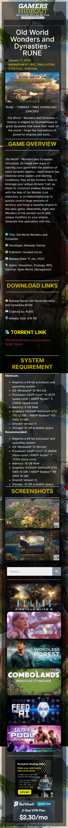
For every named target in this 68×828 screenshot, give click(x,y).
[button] (34, 22)
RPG (33, 64)
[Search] (56, 571)
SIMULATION (45, 64)
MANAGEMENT (18, 64)
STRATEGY (16, 68)
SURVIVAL (31, 68)
